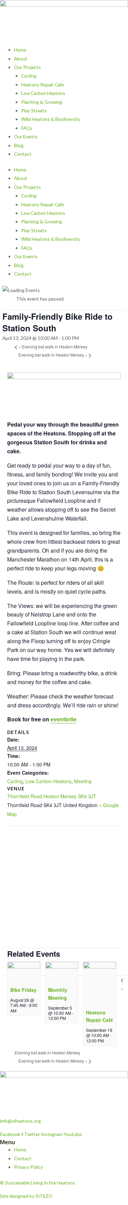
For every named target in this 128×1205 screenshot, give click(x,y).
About (20, 58)
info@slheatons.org (20, 1121)
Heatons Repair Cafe (42, 84)
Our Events (26, 136)
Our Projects (27, 67)
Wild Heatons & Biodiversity (50, 119)
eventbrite (63, 719)
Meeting (82, 781)
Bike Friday (23, 989)
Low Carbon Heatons (43, 93)
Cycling (29, 76)
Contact (22, 154)
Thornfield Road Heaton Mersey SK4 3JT (51, 796)
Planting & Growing (41, 102)
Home (20, 50)
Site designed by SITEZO (26, 1196)
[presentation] (24, 972)
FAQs (26, 128)
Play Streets (34, 110)
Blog (19, 145)
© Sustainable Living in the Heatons (37, 1183)
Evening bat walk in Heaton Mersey (52, 346)
